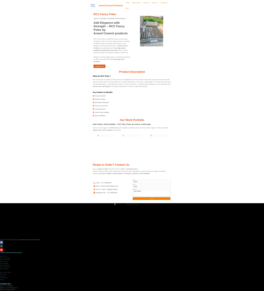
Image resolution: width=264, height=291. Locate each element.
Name (134, 179)
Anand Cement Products (111, 5)
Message (135, 189)
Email (134, 184)
